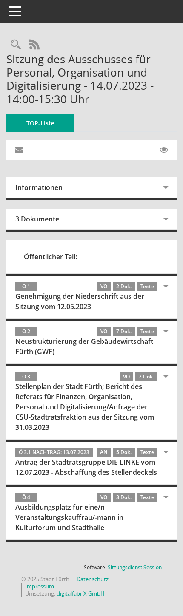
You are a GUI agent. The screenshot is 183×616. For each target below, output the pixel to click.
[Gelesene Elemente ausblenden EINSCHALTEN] (163, 150)
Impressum (39, 586)
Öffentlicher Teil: (50, 256)
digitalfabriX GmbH (81, 593)
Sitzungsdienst (135, 567)
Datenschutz (93, 579)
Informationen (39, 187)
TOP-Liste (40, 123)
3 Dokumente (37, 219)
